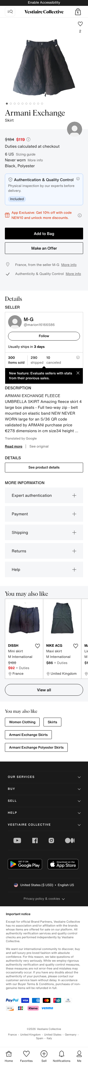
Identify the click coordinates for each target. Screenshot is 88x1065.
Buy (11, 789)
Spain (39, 1038)
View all (44, 690)
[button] (78, 11)
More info (35, 160)
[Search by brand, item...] (10, 11)
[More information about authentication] (78, 179)
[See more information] (79, 215)
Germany (71, 1034)
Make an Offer (44, 248)
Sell (12, 801)
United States (53, 1034)
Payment (20, 514)
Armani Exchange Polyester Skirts (36, 747)
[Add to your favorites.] (37, 646)
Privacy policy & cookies (42, 898)
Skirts (52, 722)
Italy (49, 1038)
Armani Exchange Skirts (28, 734)
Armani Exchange (35, 113)
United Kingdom (30, 1034)
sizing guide (25, 154)
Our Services (21, 777)
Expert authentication (32, 495)
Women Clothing (22, 722)
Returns (19, 551)
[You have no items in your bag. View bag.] (78, 11)
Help (16, 569)
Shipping (20, 532)
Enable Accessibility (44, 2)
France (12, 1034)
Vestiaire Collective (29, 825)
